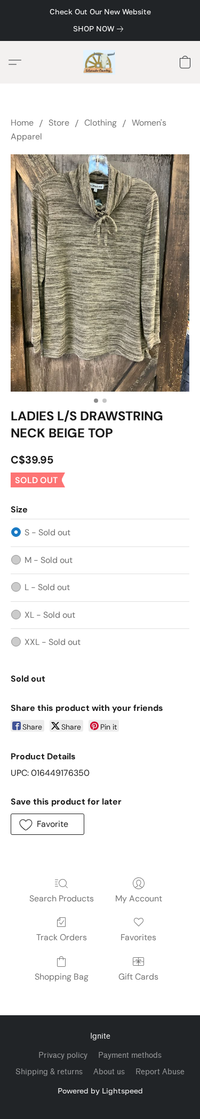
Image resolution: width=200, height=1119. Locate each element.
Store (59, 122)
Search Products (61, 898)
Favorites (138, 937)
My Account (138, 898)
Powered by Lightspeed (100, 1090)
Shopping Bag (62, 976)
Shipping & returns (49, 1071)
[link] (100, 28)
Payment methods (130, 1055)
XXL (53, 642)
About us (109, 1071)
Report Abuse (160, 1071)
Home (22, 122)
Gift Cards (138, 976)
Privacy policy (62, 1055)
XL (50, 614)
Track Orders (61, 937)
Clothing (100, 122)
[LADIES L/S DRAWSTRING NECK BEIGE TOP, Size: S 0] (100, 273)
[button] (100, 62)
